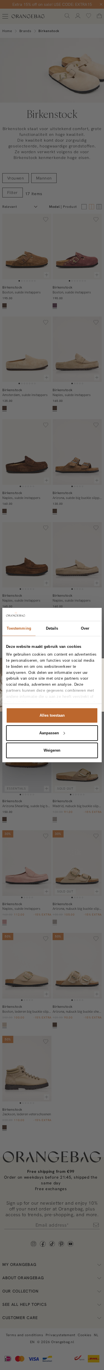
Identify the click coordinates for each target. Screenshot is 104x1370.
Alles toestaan (52, 715)
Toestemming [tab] (19, 628)
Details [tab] (52, 628)
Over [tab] (85, 628)
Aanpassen (49, 733)
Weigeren (52, 750)
